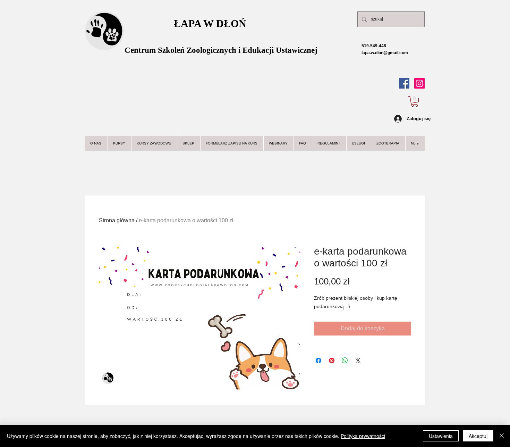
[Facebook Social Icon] (404, 83)
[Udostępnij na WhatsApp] (345, 360)
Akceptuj (478, 435)
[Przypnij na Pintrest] (332, 360)
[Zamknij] (502, 435)
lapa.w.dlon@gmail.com (379, 52)
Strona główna (117, 220)
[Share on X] (358, 360)
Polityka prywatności (363, 435)
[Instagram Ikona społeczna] (419, 83)
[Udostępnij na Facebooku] (318, 360)
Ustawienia (441, 435)
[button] (414, 101)
